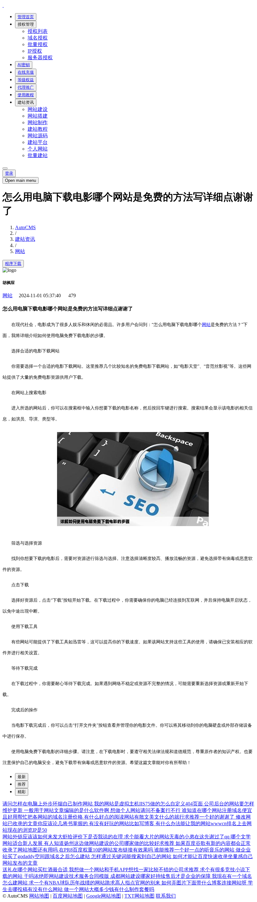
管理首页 (26, 16)
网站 (20, 251)
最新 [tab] (22, 776)
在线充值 (26, 72)
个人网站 (38, 148)
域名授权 (38, 37)
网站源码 (38, 135)
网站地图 (39, 896)
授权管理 (26, 24)
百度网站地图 (68, 896)
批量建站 (38, 155)
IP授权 (35, 51)
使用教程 (26, 94)
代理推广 (26, 87)
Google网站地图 (103, 896)
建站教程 (38, 129)
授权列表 (38, 31)
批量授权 (38, 44)
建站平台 (38, 142)
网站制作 (38, 122)
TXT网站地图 (139, 896)
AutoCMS (25, 227)
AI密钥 (24, 64)
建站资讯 (26, 102)
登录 (9, 173)
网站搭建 (38, 116)
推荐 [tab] (22, 784)
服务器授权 (40, 57)
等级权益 (26, 79)
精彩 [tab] (22, 791)
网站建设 (38, 109)
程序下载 (13, 263)
